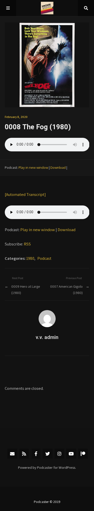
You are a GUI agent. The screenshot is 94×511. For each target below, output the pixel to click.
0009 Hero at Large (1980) (25, 289)
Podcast (44, 258)
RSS (27, 244)
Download (58, 167)
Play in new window (33, 167)
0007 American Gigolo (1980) (66, 289)
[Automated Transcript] (25, 194)
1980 (30, 258)
